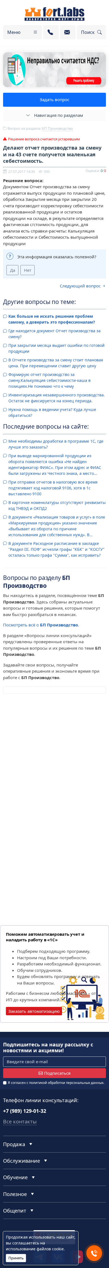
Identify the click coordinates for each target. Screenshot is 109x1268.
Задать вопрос (54, 99)
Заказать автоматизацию (34, 1011)
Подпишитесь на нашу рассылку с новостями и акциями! (48, 1048)
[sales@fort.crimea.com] (67, 32)
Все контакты (20, 1121)
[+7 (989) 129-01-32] (51, 32)
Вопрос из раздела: (40, 128)
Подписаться (57, 1073)
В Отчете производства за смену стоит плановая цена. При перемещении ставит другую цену (55, 362)
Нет (27, 270)
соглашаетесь (25, 1243)
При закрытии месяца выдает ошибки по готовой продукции (56, 348)
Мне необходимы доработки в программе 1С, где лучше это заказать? (55, 444)
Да (12, 270)
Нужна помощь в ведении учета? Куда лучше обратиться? (52, 412)
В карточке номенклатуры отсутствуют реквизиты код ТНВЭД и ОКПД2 (57, 505)
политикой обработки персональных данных (66, 1082)
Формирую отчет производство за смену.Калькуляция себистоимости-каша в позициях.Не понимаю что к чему (49, 380)
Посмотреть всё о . (41, 625)
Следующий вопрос (81, 286)
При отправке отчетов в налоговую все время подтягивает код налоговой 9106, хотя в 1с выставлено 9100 (53, 487)
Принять (16, 1257)
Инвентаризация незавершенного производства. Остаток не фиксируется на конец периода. (56, 397)
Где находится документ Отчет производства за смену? (54, 333)
